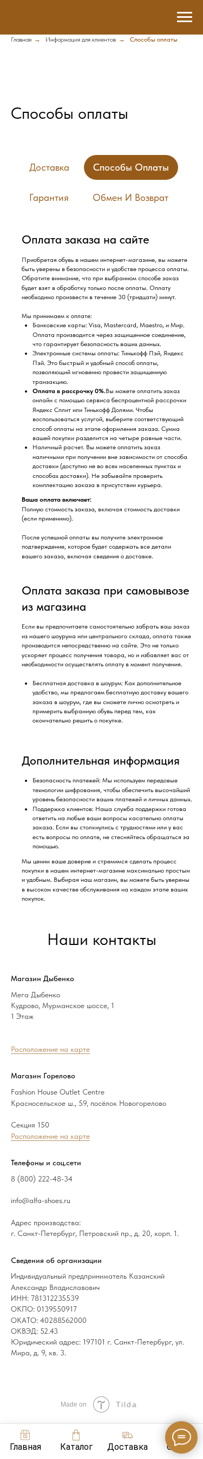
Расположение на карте (50, 1049)
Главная (21, 39)
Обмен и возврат (130, 197)
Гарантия (49, 197)
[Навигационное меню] (184, 17)
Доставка (49, 167)
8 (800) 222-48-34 (42, 1178)
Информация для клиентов (80, 39)
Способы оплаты (131, 167)
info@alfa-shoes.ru (40, 1200)
